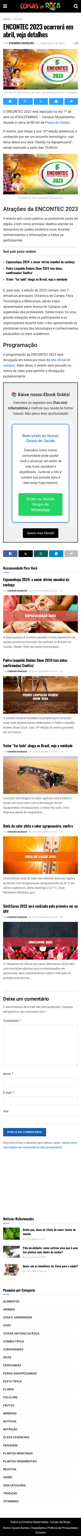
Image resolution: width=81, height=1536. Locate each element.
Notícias (18, 19)
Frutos (8, 1405)
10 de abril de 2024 (35, 1239)
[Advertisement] (40, 1181)
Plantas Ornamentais (20, 1461)
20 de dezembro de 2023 (44, 590)
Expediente (38, 1528)
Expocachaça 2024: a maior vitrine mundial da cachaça (40, 261)
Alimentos (11, 1301)
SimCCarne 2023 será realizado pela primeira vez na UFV (40, 908)
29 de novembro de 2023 (44, 671)
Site (6, 1111)
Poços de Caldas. (57, 122)
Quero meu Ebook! (40, 533)
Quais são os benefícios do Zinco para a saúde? (50, 1266)
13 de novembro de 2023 (44, 917)
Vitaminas (10, 1501)
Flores (8, 1389)
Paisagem (10, 1445)
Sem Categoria (14, 1485)
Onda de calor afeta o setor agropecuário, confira (38, 826)
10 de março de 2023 (52, 43)
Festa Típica (12, 1381)
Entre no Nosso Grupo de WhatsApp (40, 504)
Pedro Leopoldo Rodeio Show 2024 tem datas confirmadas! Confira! (34, 270)
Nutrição (10, 1429)
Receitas (9, 1469)
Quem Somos (20, 1528)
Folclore (10, 1397)
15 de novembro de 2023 (44, 751)
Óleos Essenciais (16, 1437)
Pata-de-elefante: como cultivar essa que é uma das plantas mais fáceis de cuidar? (50, 1250)
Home (6, 19)
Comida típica (13, 1341)
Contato (40, 1532)
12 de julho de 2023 (35, 1257)
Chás (7, 1325)
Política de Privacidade (62, 1528)
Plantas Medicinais (18, 1453)
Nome (8, 1074)
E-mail (8, 1093)
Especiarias (12, 1365)
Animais (9, 1309)
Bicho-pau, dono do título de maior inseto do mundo (49, 1231)
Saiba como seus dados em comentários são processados (40, 1145)
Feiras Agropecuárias (20, 1373)
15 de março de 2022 (36, 1271)
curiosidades (13, 1349)
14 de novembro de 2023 (44, 831)
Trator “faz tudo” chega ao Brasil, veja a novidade (36, 279)
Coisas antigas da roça (21, 1333)
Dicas (7, 1357)
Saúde (7, 1477)
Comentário (12, 1021)
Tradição (10, 1493)
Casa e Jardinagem (17, 1317)
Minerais (10, 1413)
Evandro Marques (21, 43)
